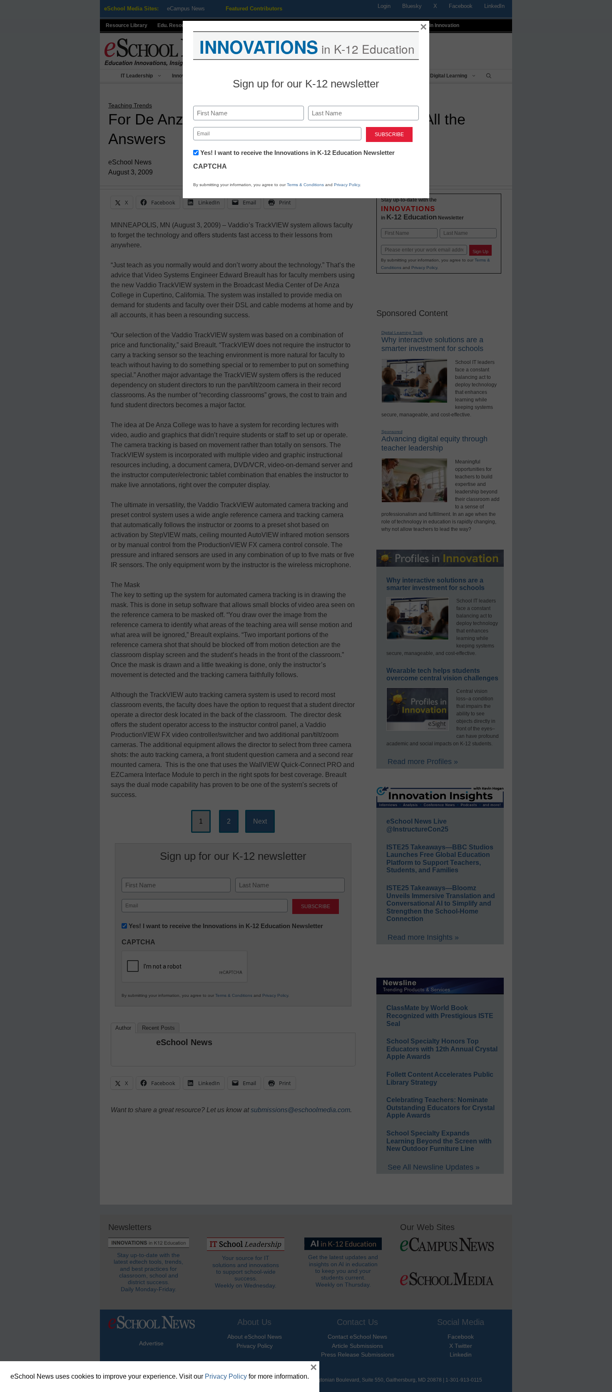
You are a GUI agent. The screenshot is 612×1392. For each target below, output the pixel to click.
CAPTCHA (210, 166)
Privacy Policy (347, 184)
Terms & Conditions (305, 184)
